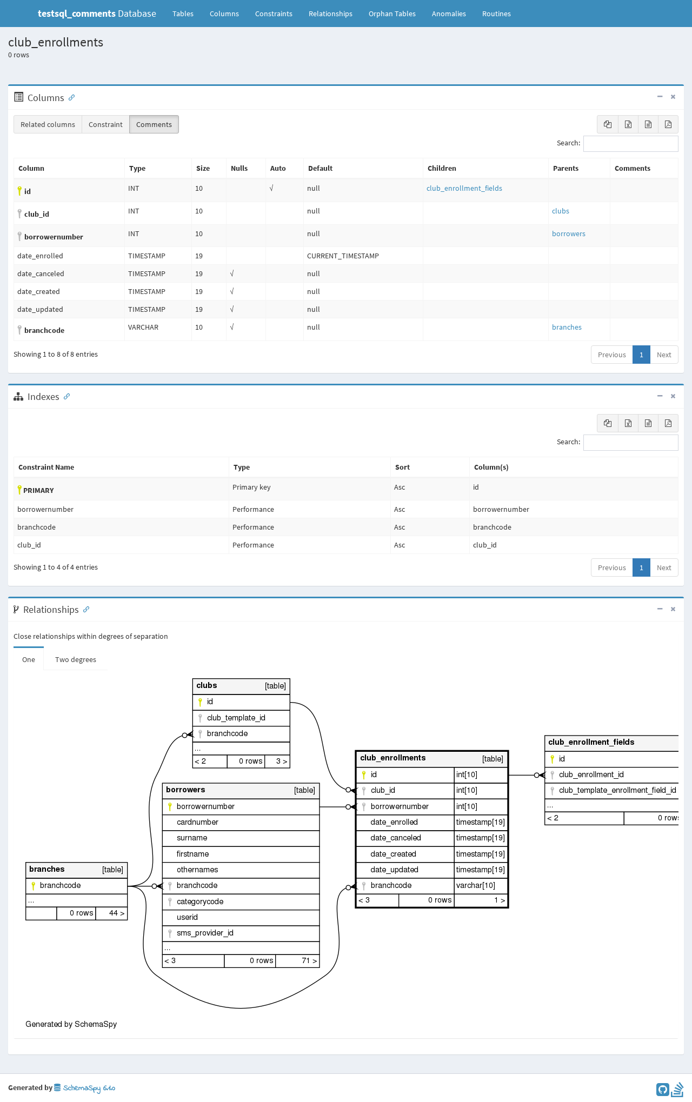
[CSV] (648, 124)
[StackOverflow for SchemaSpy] (677, 1092)
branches (567, 327)
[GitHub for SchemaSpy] (662, 1092)
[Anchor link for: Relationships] (84, 608)
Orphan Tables (392, 13)
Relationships (330, 13)
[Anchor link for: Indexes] (64, 395)
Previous (612, 354)
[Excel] (628, 124)
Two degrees (75, 659)
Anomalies (449, 13)
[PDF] (668, 124)
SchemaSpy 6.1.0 (88, 1088)
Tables (187, 13)
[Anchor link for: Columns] (69, 97)
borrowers (568, 233)
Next (664, 354)
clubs (560, 211)
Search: (568, 143)
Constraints (273, 13)
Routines (496, 13)
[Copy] (607, 124)
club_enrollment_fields (464, 188)
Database (97, 13)
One (28, 659)
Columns (224, 13)
